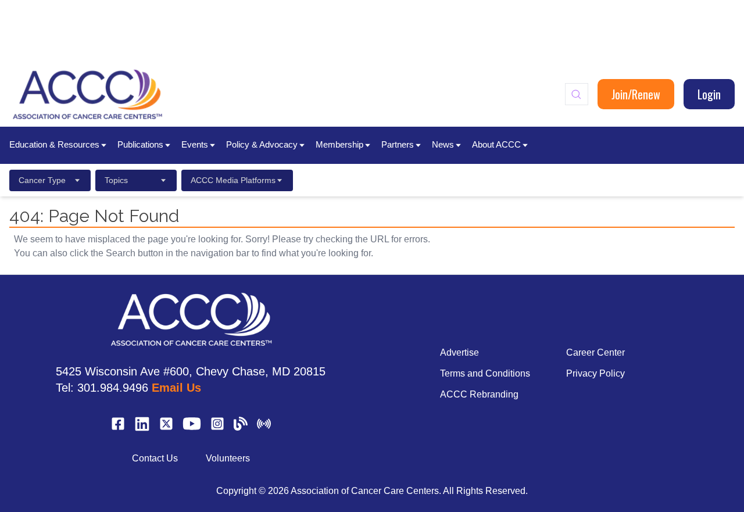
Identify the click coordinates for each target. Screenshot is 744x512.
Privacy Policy (595, 373)
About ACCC (496, 144)
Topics (116, 180)
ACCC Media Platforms (233, 180)
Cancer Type (42, 180)
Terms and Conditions (485, 373)
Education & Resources (54, 144)
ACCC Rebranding (479, 394)
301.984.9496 (112, 387)
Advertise (459, 352)
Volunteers (228, 458)
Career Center (595, 352)
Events (194, 144)
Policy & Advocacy (262, 144)
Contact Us (155, 458)
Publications (140, 144)
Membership (339, 144)
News (443, 144)
